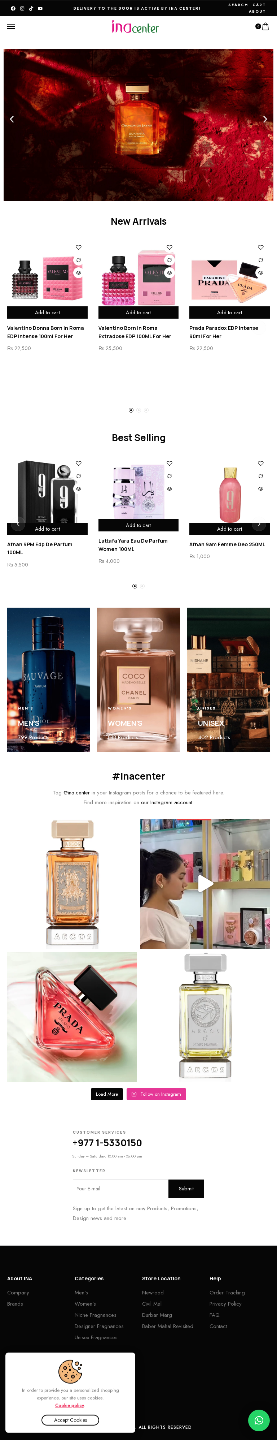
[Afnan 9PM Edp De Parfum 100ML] (47, 494)
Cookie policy (69, 1405)
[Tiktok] (31, 8)
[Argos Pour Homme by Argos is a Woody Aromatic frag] (205, 1017)
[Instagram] (22, 8)
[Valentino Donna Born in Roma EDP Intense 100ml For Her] (47, 278)
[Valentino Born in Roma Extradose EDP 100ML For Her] (138, 278)
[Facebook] (13, 8)
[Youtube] (40, 8)
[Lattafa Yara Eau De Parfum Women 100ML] (138, 492)
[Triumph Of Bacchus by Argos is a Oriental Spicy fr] (72, 884)
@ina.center (76, 793)
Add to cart (47, 312)
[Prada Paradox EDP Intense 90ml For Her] (229, 278)
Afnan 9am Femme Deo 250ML (227, 544)
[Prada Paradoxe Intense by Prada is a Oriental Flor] (72, 1017)
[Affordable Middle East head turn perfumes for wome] (205, 884)
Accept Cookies (70, 1420)
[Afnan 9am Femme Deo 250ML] (229, 494)
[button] (11, 119)
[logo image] (135, 26)
